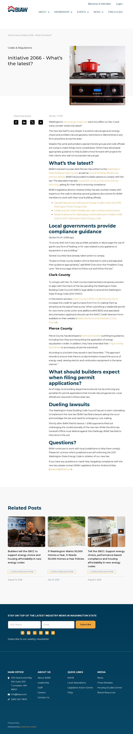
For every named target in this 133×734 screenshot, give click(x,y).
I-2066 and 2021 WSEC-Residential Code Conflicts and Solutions (87, 210)
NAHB (71, 678)
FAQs (70, 692)
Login (119, 3)
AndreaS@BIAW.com (60, 469)
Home (11, 35)
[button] (44, 12)
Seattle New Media (28, 727)
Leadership (43, 682)
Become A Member (99, 3)
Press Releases (105, 682)
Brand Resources (106, 692)
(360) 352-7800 (19, 699)
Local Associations (77, 682)
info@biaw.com (19, 694)
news (17, 35)
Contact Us (43, 697)
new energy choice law (75, 122)
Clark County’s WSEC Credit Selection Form (95, 299)
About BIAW (44, 678)
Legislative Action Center (80, 687)
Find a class (115, 12)
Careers (42, 692)
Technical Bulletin (91, 336)
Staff (40, 687)
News (100, 678)
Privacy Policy (13, 723)
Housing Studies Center (109, 687)
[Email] (40, 122)
